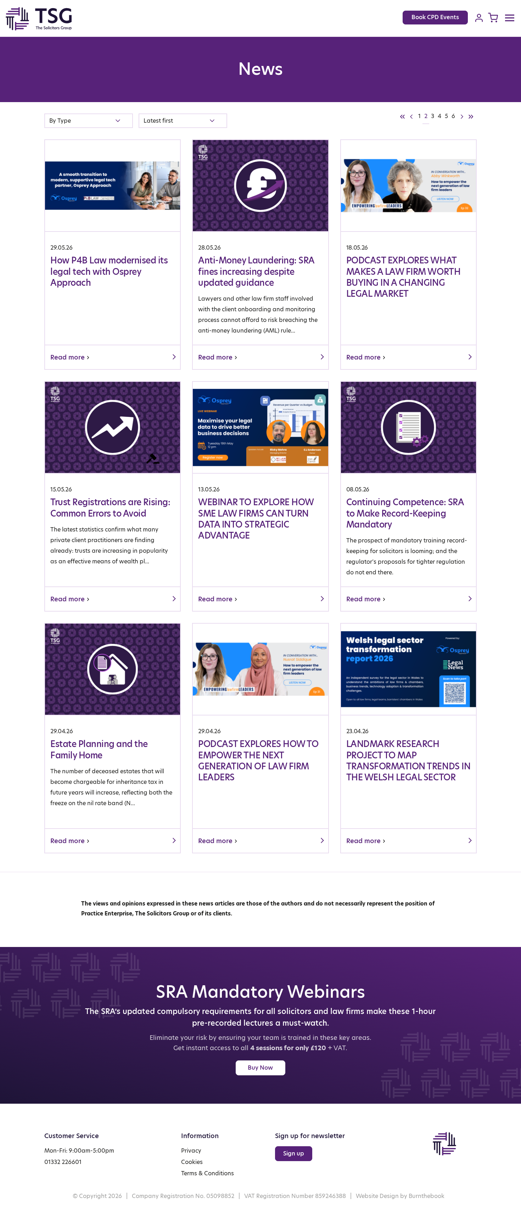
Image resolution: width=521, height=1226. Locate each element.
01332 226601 (63, 1162)
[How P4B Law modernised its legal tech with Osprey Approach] (112, 254)
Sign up (293, 1153)
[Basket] (493, 17)
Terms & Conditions (207, 1173)
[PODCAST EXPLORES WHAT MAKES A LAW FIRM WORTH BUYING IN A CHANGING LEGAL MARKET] (408, 254)
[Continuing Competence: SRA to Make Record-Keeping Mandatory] (408, 496)
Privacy (191, 1151)
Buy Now (260, 1068)
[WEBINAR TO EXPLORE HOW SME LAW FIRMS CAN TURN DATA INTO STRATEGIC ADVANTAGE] (260, 496)
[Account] (479, 17)
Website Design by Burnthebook (400, 1196)
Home (46, 18)
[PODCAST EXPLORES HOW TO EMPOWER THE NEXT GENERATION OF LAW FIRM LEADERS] (260, 738)
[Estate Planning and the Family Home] (112, 738)
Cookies (192, 1162)
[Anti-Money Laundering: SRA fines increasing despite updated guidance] (260, 254)
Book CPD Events (435, 17)
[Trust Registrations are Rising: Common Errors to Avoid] (112, 496)
